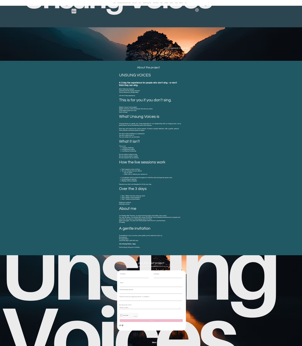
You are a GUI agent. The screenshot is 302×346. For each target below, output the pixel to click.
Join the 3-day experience (127, 95)
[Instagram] (122, 325)
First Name (123, 273)
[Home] (197, 10)
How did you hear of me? (125, 304)
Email (121, 282)
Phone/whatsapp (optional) (126, 289)
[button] (176, 3)
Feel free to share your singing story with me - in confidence (134, 296)
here (134, 244)
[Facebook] (120, 325)
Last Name (156, 273)
